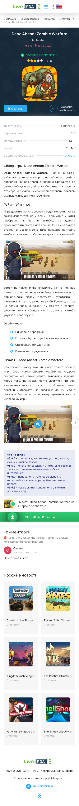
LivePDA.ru (10, 18)
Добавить (67, 108)
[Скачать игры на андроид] (26, 6)
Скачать (17, 109)
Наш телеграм (43, 786)
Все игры (49, 18)
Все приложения (30, 18)
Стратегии (66, 18)
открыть (70, 155)
